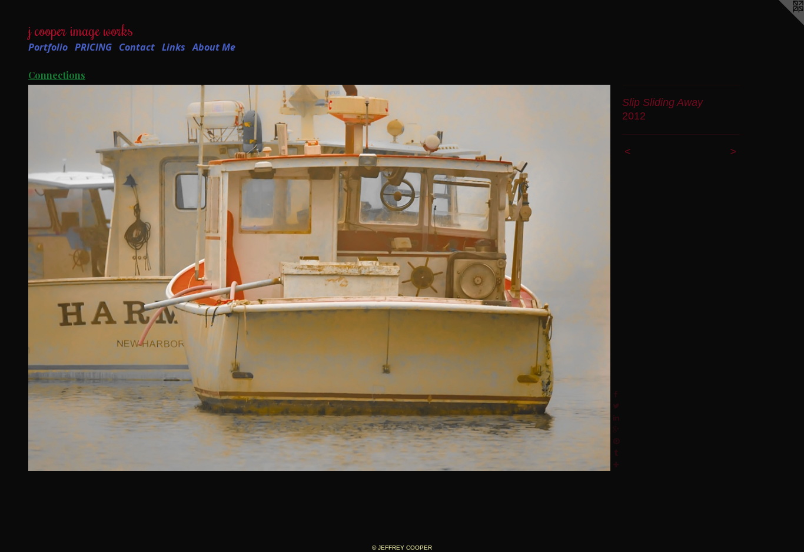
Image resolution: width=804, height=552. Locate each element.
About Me (213, 47)
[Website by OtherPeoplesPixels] (780, 23)
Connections (56, 75)
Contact (137, 47)
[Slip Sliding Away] (319, 278)
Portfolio (48, 47)
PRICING (93, 47)
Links (173, 47)
